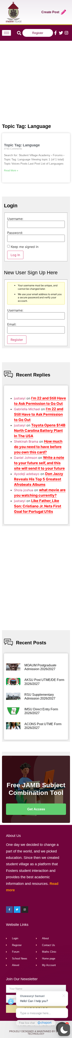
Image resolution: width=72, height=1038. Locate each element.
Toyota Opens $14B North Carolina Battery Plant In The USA (39, 430)
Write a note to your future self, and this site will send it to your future (39, 462)
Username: (15, 218)
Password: (15, 232)
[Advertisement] (36, 81)
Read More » (11, 170)
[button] (64, 1030)
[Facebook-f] (55, 32)
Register (17, 340)
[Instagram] (66, 32)
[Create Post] (63, 12)
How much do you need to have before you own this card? (38, 446)
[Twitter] (60, 32)
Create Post (50, 12)
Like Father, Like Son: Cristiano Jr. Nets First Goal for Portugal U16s (37, 506)
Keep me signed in (24, 246)
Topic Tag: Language (22, 145)
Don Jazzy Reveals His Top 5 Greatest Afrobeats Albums (38, 479)
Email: (11, 324)
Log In (15, 255)
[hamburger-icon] (6, 33)
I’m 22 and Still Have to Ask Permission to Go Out (38, 414)
